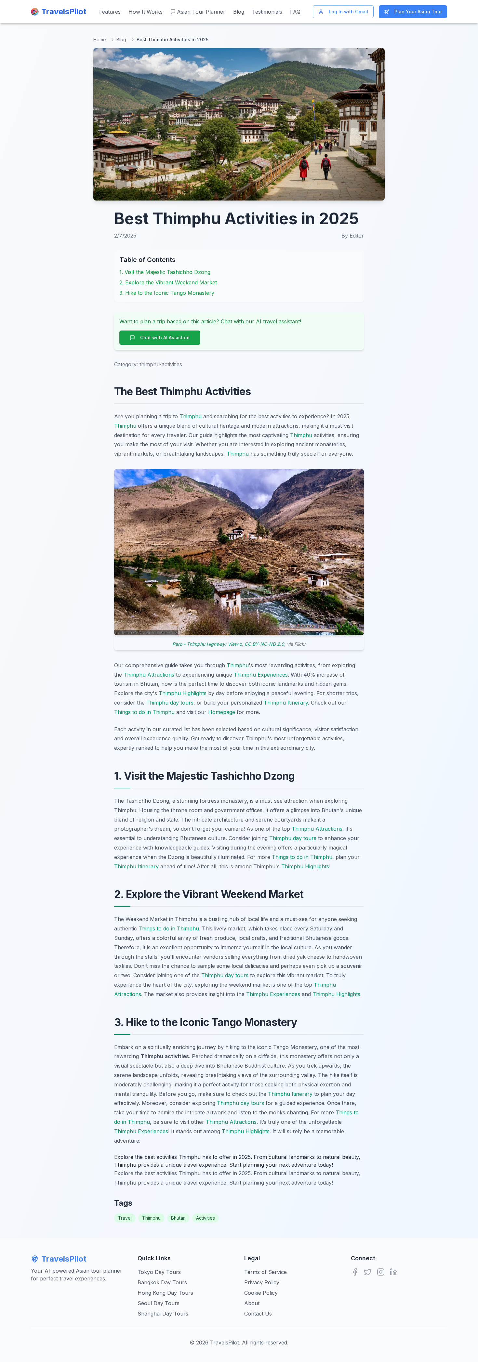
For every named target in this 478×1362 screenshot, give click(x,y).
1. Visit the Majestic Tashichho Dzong (164, 272)
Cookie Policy (261, 1293)
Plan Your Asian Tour (418, 11)
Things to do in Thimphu (144, 712)
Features (110, 11)
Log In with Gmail (348, 11)
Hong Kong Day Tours (165, 1293)
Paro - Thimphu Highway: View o (207, 644)
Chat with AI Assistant (165, 337)
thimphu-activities (160, 364)
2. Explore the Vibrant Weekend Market (168, 282)
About (251, 1303)
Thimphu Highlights (182, 693)
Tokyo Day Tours (159, 1272)
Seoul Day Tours (158, 1303)
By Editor (352, 235)
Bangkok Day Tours (162, 1282)
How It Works (145, 11)
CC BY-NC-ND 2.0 (264, 644)
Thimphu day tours (169, 702)
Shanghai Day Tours (163, 1313)
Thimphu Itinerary (286, 702)
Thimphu (190, 416)
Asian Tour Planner (201, 11)
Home (99, 39)
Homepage (221, 712)
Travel (125, 1218)
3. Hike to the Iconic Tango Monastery (166, 293)
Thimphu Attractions (149, 674)
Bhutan (178, 1218)
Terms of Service (265, 1272)
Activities (205, 1218)
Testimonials (267, 11)
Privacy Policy (261, 1282)
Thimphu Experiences (261, 674)
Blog (238, 11)
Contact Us (258, 1313)
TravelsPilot (63, 1259)
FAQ (295, 11)
